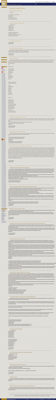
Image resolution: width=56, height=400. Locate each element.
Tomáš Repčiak (4, 41)
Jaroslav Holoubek (4, 22)
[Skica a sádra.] (10, 139)
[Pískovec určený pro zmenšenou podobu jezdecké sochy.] (16, 137)
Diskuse (3, 60)
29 (36, 394)
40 (47, 394)
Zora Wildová (3, 52)
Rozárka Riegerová (4, 42)
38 (45, 394)
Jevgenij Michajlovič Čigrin (4, 17)
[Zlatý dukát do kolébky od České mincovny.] (14, 180)
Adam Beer (3, 9)
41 (48, 394)
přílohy (2, 59)
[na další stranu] (55, 6)
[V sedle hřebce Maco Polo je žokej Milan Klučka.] (15, 141)
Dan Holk (3, 21)
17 (23, 394)
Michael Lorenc (4, 29)
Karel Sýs (3, 49)
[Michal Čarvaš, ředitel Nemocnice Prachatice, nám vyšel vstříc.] (17, 289)
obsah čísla (3, 7)
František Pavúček (4, 39)
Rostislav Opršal (4, 38)
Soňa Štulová (3, 50)
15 (21, 394)
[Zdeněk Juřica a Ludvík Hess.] (12, 287)
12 (18, 394)
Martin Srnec (3, 47)
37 (44, 394)
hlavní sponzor (4, 210)
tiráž (41, 1)
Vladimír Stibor (4, 48)
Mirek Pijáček (3, 40)
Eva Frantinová (4, 20)
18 (24, 394)
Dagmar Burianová (4, 11)
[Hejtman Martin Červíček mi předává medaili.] (15, 319)
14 (20, 394)
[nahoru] (3, 396)
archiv (39, 1)
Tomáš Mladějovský (4, 32)
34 (41, 394)
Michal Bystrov (4, 12)
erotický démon (4, 57)
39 (46, 394)
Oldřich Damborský (4, 18)
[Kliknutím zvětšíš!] (11, 42)
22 (28, 394)
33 (40, 394)
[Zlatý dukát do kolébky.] (12, 233)
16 (22, 394)
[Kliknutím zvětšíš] (11, 347)
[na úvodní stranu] (4, 2)
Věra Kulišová (3, 27)
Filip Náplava (3, 58)
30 (37, 394)
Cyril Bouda (3, 10)
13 (19, 394)
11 (17, 394)
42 (49, 394)
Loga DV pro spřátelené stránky (3, 65)
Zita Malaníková (4, 30)
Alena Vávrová (3, 51)
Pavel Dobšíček (4, 19)
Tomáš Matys (3, 31)
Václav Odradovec (4, 37)
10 (16, 394)
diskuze (36, 1)
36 (43, 394)
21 (27, 394)
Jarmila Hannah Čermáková (4, 14)
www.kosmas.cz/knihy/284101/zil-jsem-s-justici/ (15, 157)
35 (42, 394)
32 (39, 394)
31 (38, 394)
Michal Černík (3, 15)
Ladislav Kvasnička (4, 28)
